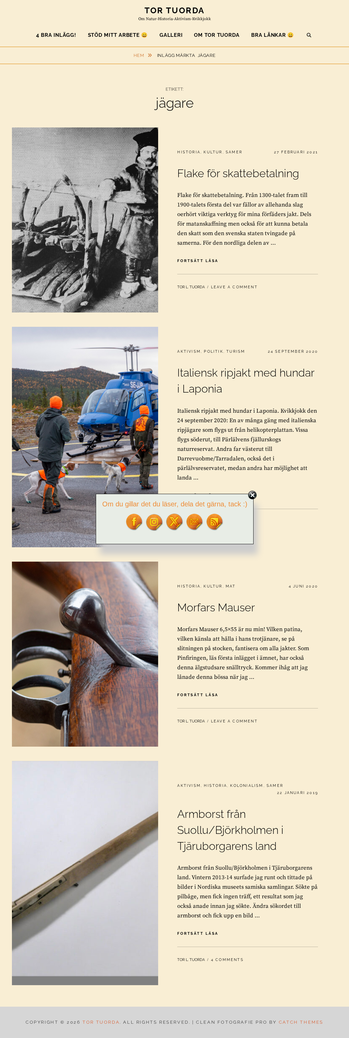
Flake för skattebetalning (238, 173)
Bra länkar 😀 (272, 35)
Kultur (212, 152)
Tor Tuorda (175, 10)
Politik (213, 351)
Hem (140, 55)
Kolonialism (246, 785)
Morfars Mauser (216, 607)
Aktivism (189, 351)
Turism (235, 351)
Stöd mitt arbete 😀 (118, 35)
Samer (234, 152)
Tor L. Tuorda (191, 287)
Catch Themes (301, 1022)
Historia (188, 152)
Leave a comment (234, 287)
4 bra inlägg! (56, 35)
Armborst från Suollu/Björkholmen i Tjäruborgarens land (230, 830)
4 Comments (227, 960)
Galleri (171, 35)
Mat (231, 586)
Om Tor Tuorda (217, 35)
